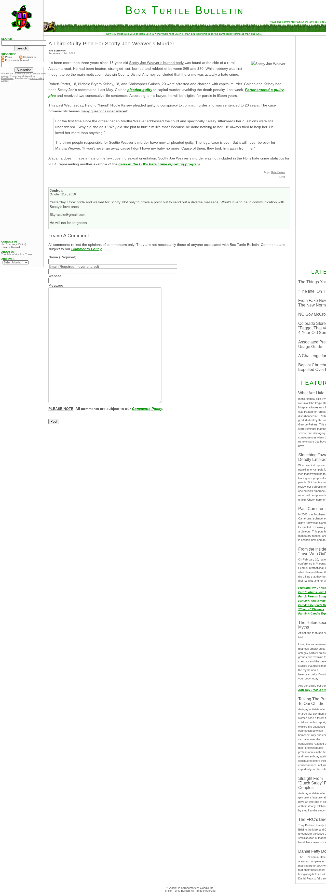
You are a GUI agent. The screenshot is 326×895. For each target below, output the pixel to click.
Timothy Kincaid (10, 247)
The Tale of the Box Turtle (16, 254)
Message (55, 285)
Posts (8, 57)
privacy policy (37, 78)
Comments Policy (86, 249)
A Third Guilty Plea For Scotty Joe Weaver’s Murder (111, 43)
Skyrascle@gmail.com (67, 214)
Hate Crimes (278, 172)
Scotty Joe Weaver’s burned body (156, 63)
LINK (282, 177)
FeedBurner (7, 78)
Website (54, 276)
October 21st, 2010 (63, 194)
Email (52, 266)
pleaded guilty (139, 90)
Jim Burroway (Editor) (13, 244)
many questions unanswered (104, 111)
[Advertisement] (21, 161)
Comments (29, 57)
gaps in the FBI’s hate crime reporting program (159, 164)
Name (53, 257)
